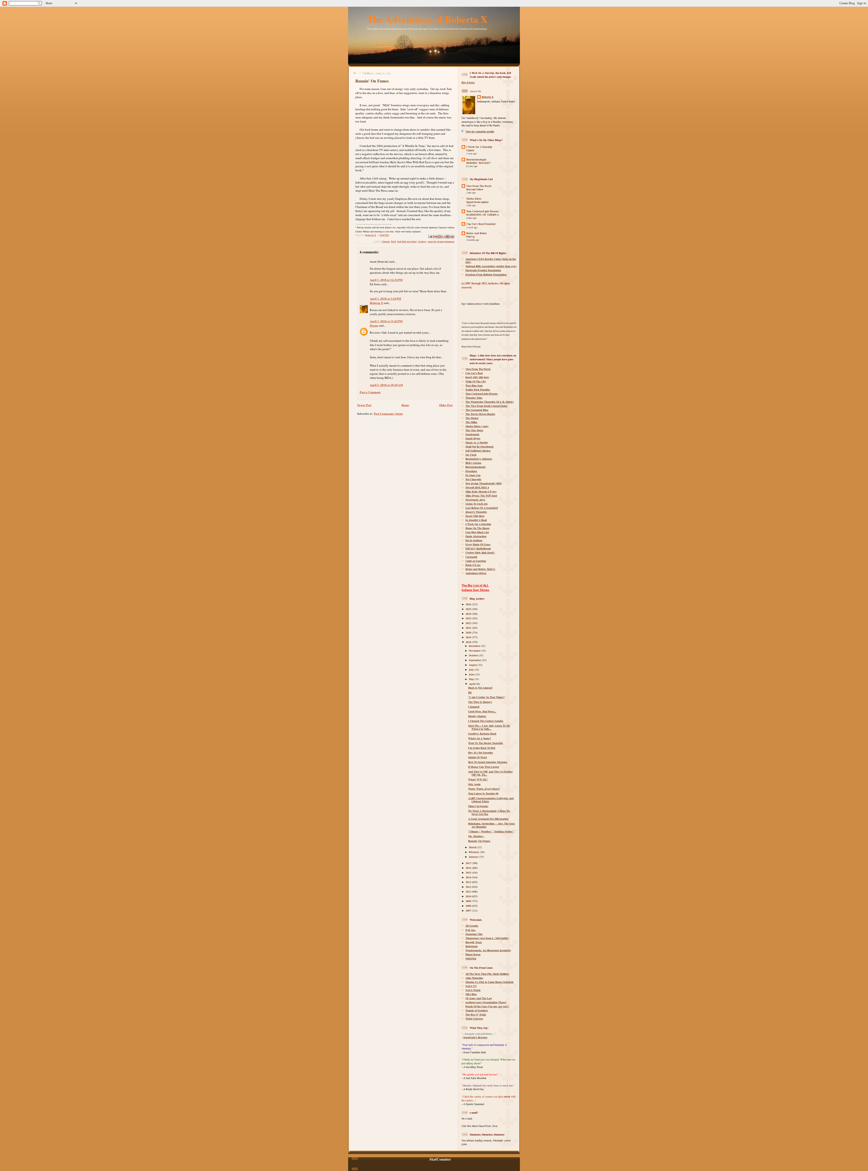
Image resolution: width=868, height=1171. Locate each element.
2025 (469, 609)
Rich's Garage (473, 463)
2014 (469, 877)
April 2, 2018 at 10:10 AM (386, 385)
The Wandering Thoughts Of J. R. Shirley (489, 402)
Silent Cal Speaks (478, 806)
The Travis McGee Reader (480, 414)
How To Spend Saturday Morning (487, 762)
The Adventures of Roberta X (427, 19)
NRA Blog (471, 994)
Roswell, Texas (473, 942)
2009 (469, 901)
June (472, 674)
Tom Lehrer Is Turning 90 (483, 793)
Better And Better (476, 233)
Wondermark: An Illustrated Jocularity (488, 950)
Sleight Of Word (477, 757)
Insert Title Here (474, 516)
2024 (469, 614)
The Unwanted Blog (476, 410)
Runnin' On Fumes (479, 841)
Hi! (470, 692)
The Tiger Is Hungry (480, 702)
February (474, 852)
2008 (469, 906)
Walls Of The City (475, 381)
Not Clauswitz (473, 479)
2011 (469, 891)
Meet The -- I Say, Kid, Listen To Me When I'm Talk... (489, 727)
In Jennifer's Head (476, 520)
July (471, 669)
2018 (469, 642)
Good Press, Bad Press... (482, 711)
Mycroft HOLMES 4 (477, 487)
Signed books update (477, 202)
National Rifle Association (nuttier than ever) (491, 266)
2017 (469, 863)
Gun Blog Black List (477, 532)
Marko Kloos (473, 198)
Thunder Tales (473, 398)
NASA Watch (473, 990)
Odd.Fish (470, 958)
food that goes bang (407, 241)
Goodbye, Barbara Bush (482, 733)
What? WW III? (478, 779)
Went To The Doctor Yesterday (485, 743)
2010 (469, 896)
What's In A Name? (479, 738)
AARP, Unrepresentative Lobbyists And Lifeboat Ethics (491, 799)
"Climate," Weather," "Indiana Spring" (491, 831)
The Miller (471, 422)
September (475, 660)
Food (393, 241)
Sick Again (474, 784)
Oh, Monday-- (476, 836)
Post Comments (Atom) (388, 413)
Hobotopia (471, 946)
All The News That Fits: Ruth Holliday (487, 974)
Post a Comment (370, 392)
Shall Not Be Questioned (479, 446)
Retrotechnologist (476, 159)
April (472, 684)
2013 (469, 882)
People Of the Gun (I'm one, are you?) (487, 1006)
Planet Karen (473, 954)
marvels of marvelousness (441, 241)
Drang (374, 325)
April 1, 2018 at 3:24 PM (385, 298)
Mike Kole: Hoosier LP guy (481, 491)
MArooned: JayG (475, 500)
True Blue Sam (474, 385)
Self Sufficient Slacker (478, 450)
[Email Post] (430, 236)
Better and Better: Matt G (480, 569)
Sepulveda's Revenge (475, 1037)
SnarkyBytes (472, 438)
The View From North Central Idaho (486, 406)
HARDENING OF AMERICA (482, 215)
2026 (469, 604)
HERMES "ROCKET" (478, 163)
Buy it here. (468, 82)
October (474, 655)
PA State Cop (473, 475)
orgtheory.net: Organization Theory (486, 1002)
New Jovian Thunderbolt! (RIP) (483, 483)
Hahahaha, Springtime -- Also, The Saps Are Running (491, 825)
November (475, 651)
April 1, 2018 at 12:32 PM (386, 280)
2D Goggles (471, 926)
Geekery (422, 241)
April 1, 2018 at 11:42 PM (386, 321)
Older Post (446, 405)
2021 (469, 628)
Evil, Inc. (470, 930)
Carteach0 (471, 557)
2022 (469, 623)
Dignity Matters (477, 716)
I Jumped (473, 707)
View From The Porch (478, 186)
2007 (469, 910)
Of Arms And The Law (478, 998)
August (473, 665)
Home (405, 405)
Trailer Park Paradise (477, 389)
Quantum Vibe (474, 934)
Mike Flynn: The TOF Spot (481, 495)
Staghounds (472, 434)
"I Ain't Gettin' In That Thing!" (486, 697)
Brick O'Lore (473, 565)
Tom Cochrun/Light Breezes (482, 211)
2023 (469, 618)
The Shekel (471, 418)
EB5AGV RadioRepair (478, 548)
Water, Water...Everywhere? (484, 789)
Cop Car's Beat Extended (480, 224)
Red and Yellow (474, 189)
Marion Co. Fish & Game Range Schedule (489, 982)
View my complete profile (479, 131)
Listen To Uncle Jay (476, 504)
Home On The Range (477, 528)
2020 (469, 632)
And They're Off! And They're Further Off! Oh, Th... (490, 773)
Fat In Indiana (473, 540)
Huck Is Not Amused (480, 688)
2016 (469, 868)
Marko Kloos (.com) (476, 426)
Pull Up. (470, 236)
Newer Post (364, 405)
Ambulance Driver (475, 573)
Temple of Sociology (476, 1010)
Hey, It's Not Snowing (480, 752)
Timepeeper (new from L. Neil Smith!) (487, 938)
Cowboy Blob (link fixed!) (480, 552)
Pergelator (471, 471)
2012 (469, 887)
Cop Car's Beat (474, 373)
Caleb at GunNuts (475, 561)
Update (470, 150)
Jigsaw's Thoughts (476, 512)
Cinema (386, 241)
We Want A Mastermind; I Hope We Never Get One (489, 812)
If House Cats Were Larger (483, 767)
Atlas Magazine (474, 978)
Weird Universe (474, 1018)
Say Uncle (470, 455)
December (475, 646)
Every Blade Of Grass (478, 544)
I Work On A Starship (479, 147)
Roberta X (376, 303)
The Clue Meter (474, 430)
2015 (469, 872)
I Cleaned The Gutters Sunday (485, 721)
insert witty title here (477, 377)
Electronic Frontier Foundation (483, 270)
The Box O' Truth (475, 1014)
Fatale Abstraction (475, 536)
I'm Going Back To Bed (481, 748)
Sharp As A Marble (476, 442)
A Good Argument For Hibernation (488, 819)
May (471, 679)
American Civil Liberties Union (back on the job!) (490, 260)
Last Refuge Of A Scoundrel (481, 508)
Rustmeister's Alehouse (478, 459)
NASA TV (471, 986)
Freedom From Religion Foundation (486, 274)
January (474, 857)
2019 (469, 637)
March (473, 847)
